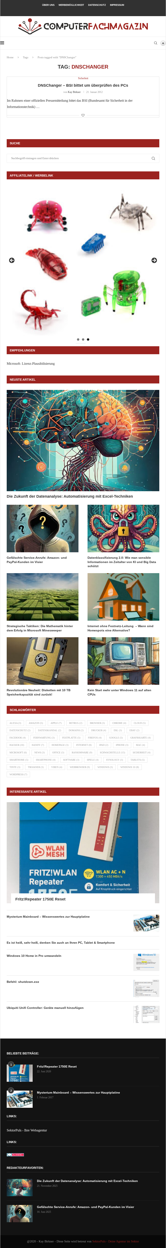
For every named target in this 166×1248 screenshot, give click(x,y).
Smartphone (46, 760)
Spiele (93, 760)
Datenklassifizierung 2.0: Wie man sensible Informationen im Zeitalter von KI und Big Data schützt (122, 562)
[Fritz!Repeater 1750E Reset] (83, 852)
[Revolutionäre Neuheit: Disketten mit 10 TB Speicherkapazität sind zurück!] (42, 661)
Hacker (17, 745)
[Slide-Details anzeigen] (83, 262)
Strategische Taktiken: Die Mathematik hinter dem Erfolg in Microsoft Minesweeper (40, 628)
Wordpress (18, 774)
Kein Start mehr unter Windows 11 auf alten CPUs (119, 692)
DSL (118, 730)
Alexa (15, 723)
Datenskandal (49, 730)
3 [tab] (88, 339)
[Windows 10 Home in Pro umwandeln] (146, 962)
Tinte (15, 767)
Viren (56, 767)
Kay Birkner (74, 92)
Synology (114, 760)
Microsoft (18, 752)
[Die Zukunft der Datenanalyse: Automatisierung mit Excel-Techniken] (83, 440)
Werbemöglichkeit (71, 5)
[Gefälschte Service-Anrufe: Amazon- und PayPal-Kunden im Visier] (42, 528)
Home (10, 57)
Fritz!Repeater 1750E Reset (40, 899)
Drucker (98, 730)
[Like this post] (83, 115)
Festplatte (71, 737)
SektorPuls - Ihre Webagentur (27, 1130)
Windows (105, 767)
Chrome (119, 723)
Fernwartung (44, 737)
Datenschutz (97, 5)
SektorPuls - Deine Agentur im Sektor (115, 1241)
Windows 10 (129, 767)
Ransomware (82, 752)
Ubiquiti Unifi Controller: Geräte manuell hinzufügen (45, 1007)
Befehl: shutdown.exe (23, 981)
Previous (12, 260)
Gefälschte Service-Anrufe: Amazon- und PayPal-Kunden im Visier (37, 560)
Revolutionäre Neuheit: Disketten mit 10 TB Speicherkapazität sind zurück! (38, 692)
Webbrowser (80, 767)
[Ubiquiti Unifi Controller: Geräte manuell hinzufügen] (146, 1014)
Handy (38, 745)
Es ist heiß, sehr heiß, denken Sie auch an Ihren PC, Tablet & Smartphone (61, 942)
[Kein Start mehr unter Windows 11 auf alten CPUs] (123, 661)
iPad (103, 745)
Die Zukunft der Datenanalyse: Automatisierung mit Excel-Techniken (70, 496)
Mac (140, 745)
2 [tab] (83, 339)
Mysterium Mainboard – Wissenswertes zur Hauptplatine (48, 916)
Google (116, 737)
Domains (76, 730)
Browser (97, 723)
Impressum (117, 5)
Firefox (95, 737)
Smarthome (19, 760)
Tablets (138, 760)
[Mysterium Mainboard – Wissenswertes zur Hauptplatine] (146, 923)
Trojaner (36, 767)
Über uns (48, 5)
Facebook (18, 737)
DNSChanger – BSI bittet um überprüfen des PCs (83, 85)
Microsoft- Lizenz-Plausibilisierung (31, 363)
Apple (56, 723)
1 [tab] (78, 339)
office (58, 752)
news (39, 752)
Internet (84, 745)
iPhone (122, 745)
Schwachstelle (112, 752)
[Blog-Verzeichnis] (15, 1156)
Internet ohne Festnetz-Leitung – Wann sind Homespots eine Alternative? (120, 628)
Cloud (140, 723)
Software (71, 760)
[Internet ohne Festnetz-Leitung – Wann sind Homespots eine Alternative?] (123, 597)
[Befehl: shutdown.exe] (146, 988)
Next (154, 260)
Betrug (75, 723)
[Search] (155, 43)
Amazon (36, 723)
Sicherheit (141, 752)
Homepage (60, 745)
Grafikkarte (140, 737)
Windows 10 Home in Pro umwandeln (34, 955)
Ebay (134, 730)
